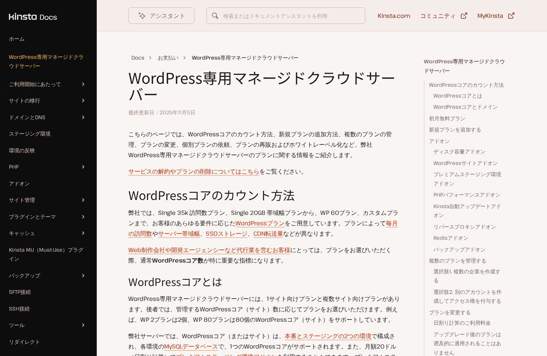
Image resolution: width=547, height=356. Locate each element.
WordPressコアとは (458, 95)
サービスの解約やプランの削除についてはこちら (193, 171)
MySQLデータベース (191, 346)
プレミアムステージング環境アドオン (467, 179)
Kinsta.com (394, 16)
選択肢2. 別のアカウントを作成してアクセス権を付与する (468, 296)
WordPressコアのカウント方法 (466, 84)
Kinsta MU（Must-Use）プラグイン (46, 254)
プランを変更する (450, 312)
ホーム (17, 38)
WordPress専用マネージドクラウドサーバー (46, 61)
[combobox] (286, 15)
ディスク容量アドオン (460, 151)
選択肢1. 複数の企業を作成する (467, 276)
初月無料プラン (447, 118)
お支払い (168, 57)
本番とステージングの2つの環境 (328, 336)
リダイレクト (24, 341)
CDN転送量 (268, 233)
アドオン (19, 183)
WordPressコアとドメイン (466, 106)
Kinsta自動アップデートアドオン (467, 211)
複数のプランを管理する (457, 260)
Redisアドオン (451, 237)
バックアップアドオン (460, 249)
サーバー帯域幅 (179, 233)
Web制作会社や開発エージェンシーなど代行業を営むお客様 (209, 250)
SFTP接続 (20, 291)
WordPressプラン (260, 223)
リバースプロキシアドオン (465, 226)
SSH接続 (19, 308)
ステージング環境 (30, 133)
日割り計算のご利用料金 (462, 322)
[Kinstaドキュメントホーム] (28, 12)
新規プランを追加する (455, 129)
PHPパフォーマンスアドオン (467, 194)
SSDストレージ (226, 233)
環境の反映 (22, 150)
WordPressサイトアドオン (466, 162)
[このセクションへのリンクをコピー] (122, 195)
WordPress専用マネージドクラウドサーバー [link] (245, 57)
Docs (137, 57)
